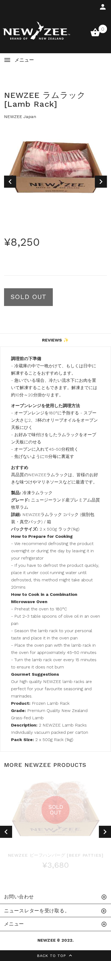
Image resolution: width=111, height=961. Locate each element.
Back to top (52, 956)
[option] (55, 166)
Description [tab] (55, 326)
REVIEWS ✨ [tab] (55, 340)
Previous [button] (10, 182)
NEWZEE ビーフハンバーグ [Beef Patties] (55, 855)
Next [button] (101, 182)
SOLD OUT (28, 297)
